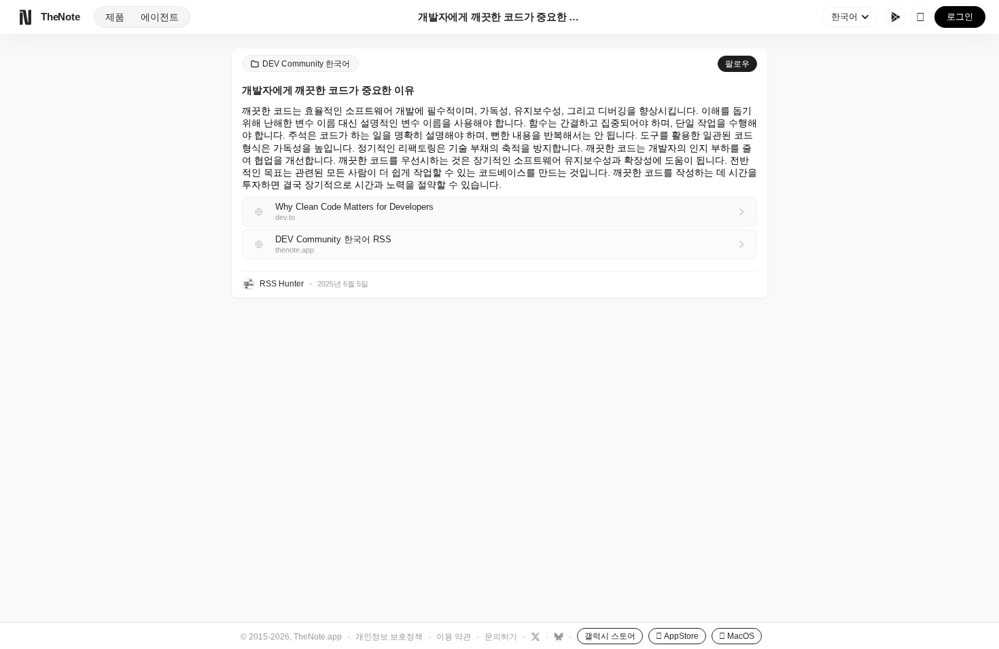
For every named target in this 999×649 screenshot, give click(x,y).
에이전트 (160, 17)
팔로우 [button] (737, 64)
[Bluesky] (556, 636)
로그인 (960, 17)
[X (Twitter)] (533, 636)
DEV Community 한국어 (306, 64)
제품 (114, 17)
